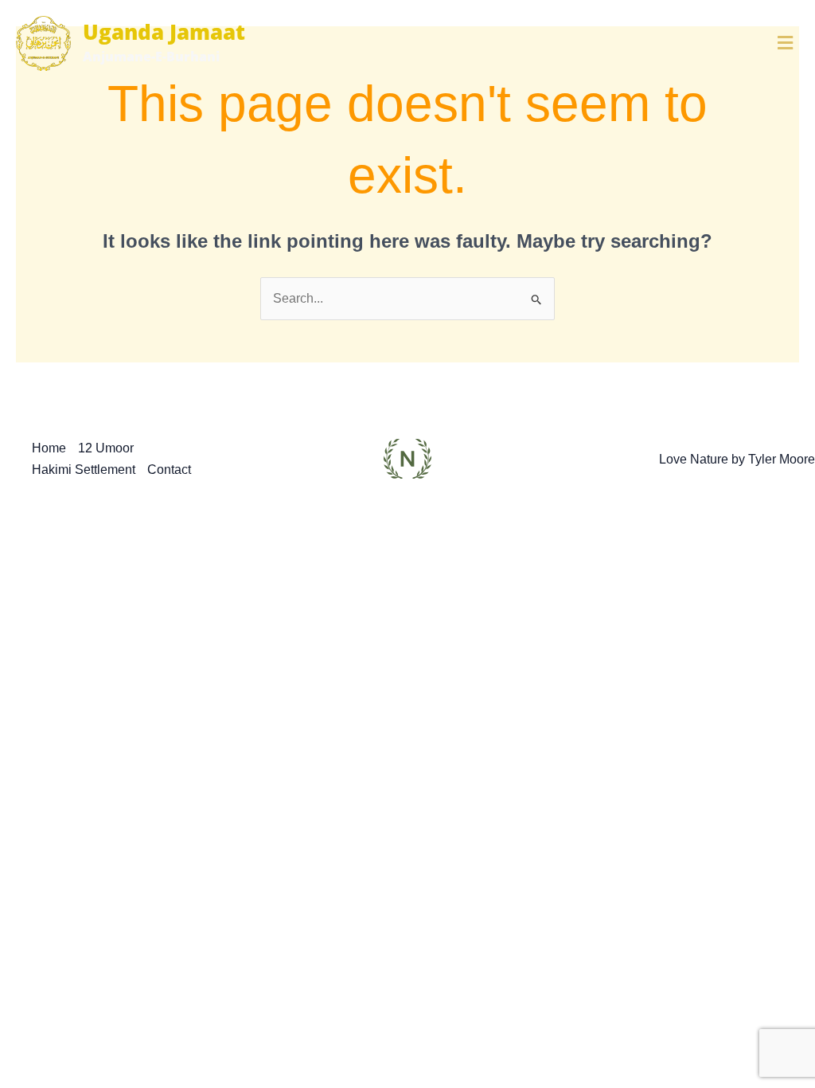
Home (49, 448)
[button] (647, 43)
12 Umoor (106, 448)
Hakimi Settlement (83, 469)
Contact (169, 469)
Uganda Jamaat (164, 32)
